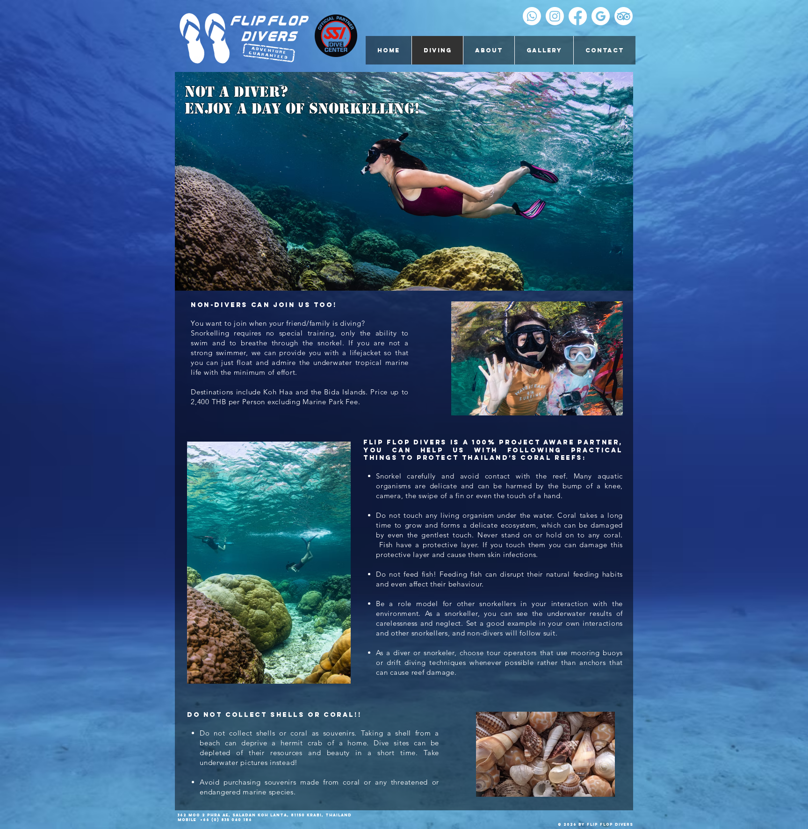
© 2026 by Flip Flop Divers (595, 824)
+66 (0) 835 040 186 (225, 819)
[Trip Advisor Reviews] (623, 16)
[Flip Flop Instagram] (555, 16)
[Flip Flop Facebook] (578, 16)
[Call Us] (532, 16)
